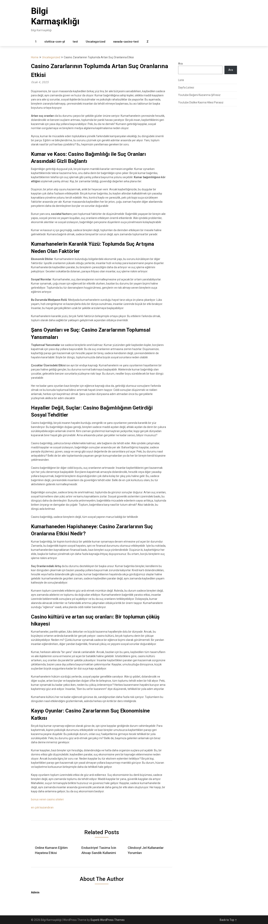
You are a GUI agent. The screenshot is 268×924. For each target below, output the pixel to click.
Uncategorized (95, 41)
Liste (181, 80)
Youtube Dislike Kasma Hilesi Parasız (200, 102)
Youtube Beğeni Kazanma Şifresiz (199, 95)
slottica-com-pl (54, 41)
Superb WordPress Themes (107, 919)
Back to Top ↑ (228, 919)
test (75, 41)
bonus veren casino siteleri (47, 799)
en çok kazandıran (42, 807)
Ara (180, 63)
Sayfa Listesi (186, 87)
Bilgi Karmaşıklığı (55, 16)
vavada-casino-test (126, 41)
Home (34, 57)
